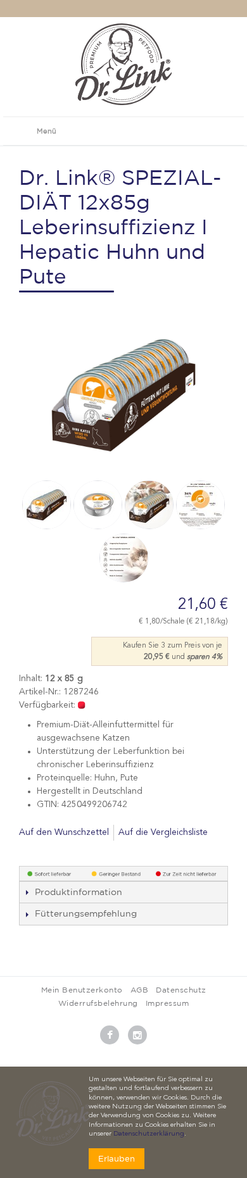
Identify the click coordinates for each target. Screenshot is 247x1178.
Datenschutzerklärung (148, 1134)
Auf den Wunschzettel (64, 832)
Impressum (167, 1003)
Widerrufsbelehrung (98, 1003)
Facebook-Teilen (31, 853)
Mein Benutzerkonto (82, 990)
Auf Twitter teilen (57, 853)
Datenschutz (181, 990)
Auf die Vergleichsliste (163, 832)
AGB (139, 990)
